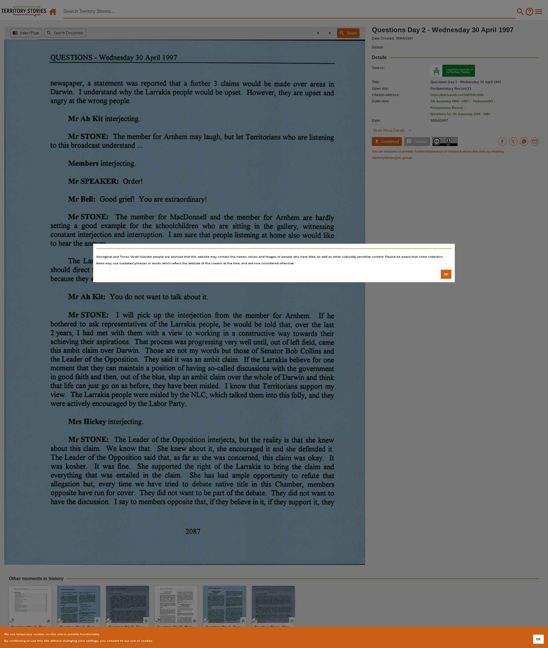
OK (446, 274)
